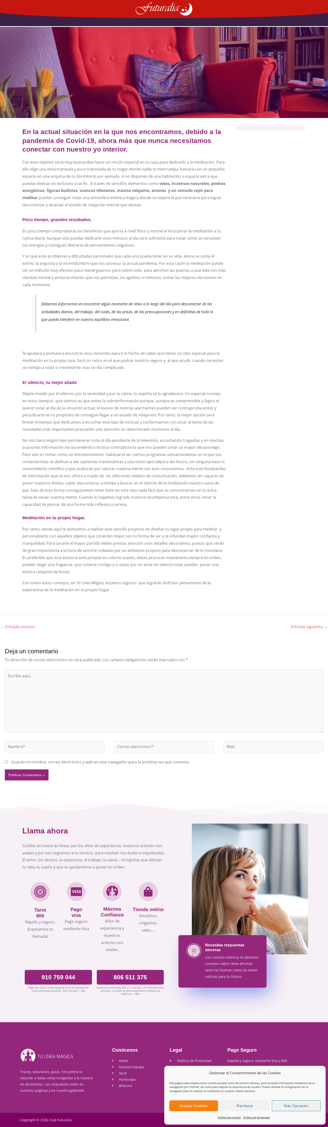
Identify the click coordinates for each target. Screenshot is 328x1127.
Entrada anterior (18, 626)
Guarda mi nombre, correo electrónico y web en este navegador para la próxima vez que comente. (100, 762)
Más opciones (296, 1106)
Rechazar (245, 1106)
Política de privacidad (256, 1117)
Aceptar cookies (194, 1106)
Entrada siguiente (309, 626)
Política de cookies (229, 1117)
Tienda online (148, 909)
